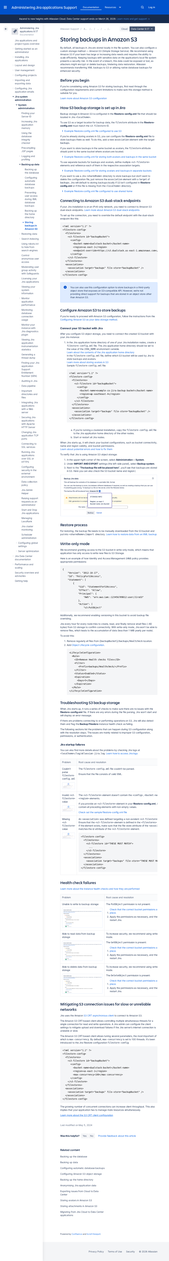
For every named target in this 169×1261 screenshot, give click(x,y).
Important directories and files (29, 394)
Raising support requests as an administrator (29, 501)
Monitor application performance (28, 301)
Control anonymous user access (30, 258)
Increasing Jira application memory (29, 124)
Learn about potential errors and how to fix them (86, 449)
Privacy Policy (96, 1251)
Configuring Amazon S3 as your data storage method (88, 319)
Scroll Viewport (94, 1234)
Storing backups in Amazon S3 (31, 225)
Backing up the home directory (31, 214)
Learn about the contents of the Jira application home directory (101, 352)
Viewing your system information (28, 290)
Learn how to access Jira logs (122, 753)
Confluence (77, 1234)
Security (130, 1251)
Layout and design (25, 65)
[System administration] (105, 28)
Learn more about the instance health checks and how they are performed (100, 888)
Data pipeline (28, 385)
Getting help (21, 580)
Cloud (124, 28)
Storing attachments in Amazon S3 (78, 1206)
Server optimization (28, 551)
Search (142, 7)
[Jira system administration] (98, 28)
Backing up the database (73, 1156)
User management (24, 70)
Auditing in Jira (29, 380)
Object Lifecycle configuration (88, 645)
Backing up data (30, 164)
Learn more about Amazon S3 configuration (83, 98)
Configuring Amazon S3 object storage (81, 1173)
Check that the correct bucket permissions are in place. (136, 911)
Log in (151, 7)
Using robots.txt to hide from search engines (30, 247)
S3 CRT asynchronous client (99, 1015)
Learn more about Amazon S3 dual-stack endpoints (111, 210)
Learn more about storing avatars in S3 (87, 362)
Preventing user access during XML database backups (31, 199)
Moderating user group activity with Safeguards (30, 270)
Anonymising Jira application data (78, 1185)
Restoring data (29, 233)
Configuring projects (26, 75)
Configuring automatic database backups (82, 1168)
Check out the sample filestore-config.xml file (103, 812)
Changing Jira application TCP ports (29, 435)
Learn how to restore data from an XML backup (131, 534)
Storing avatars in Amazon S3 (76, 1200)
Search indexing (30, 238)
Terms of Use (115, 1251)
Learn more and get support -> (133, 18)
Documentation (91, 7)
